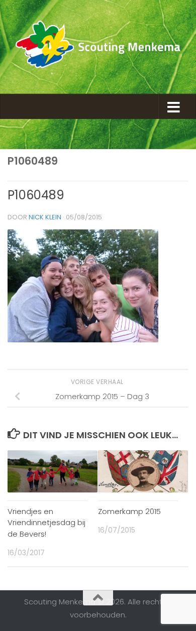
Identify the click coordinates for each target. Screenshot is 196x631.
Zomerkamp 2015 (129, 511)
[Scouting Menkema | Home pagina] (98, 47)
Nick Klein (45, 217)
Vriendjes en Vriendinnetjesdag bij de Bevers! (46, 522)
